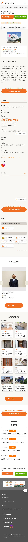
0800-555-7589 (9, 120)
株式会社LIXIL (7, 514)
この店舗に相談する (14, 91)
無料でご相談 (22, 17)
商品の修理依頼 (8, 522)
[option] (14, 37)
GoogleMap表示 (21, 133)
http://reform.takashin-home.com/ (10, 157)
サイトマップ (5, 505)
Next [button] (27, 283)
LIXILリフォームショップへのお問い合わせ (13, 509)
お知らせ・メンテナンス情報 (8, 501)
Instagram (6, 526)
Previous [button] (1, 283)
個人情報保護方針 (5, 497)
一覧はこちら (10, 305)
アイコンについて (22, 250)
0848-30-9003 (12, 123)
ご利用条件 (4, 494)
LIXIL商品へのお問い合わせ (11, 518)
